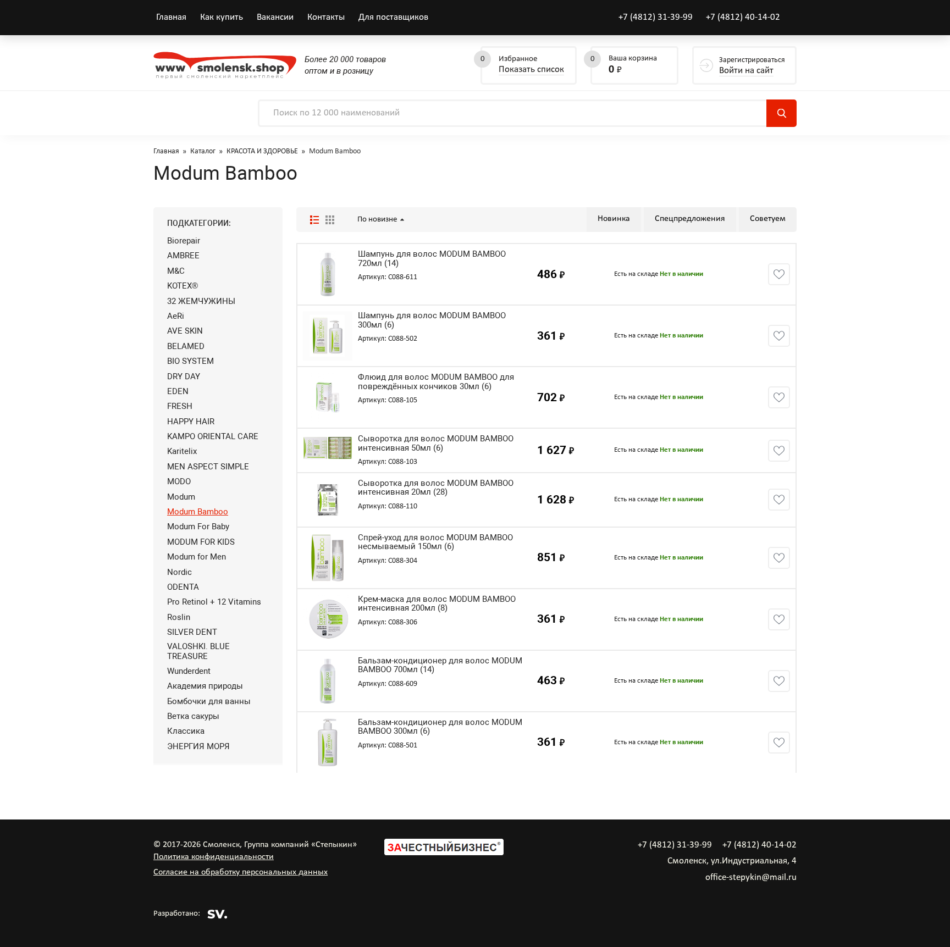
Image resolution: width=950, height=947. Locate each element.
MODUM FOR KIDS (201, 542)
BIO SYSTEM (190, 361)
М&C (176, 271)
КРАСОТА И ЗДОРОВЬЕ (262, 151)
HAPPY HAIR (190, 422)
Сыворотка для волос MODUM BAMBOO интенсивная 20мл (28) (435, 488)
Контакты (326, 17)
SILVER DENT (192, 632)
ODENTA (183, 587)
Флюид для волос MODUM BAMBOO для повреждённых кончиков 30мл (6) (436, 382)
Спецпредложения (690, 218)
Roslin (178, 617)
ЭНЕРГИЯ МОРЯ (198, 746)
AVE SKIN (185, 331)
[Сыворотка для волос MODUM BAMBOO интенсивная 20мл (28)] (327, 500)
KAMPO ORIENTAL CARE (212, 436)
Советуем (768, 218)
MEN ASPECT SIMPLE (208, 467)
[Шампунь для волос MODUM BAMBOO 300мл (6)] (327, 336)
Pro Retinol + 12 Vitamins (214, 602)
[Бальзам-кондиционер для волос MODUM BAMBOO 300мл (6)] (327, 742)
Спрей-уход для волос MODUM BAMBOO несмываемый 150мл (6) (435, 542)
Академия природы (205, 686)
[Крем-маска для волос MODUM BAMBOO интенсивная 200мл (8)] (327, 619)
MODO (179, 481)
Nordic (179, 572)
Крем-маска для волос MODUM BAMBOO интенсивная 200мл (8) (437, 604)
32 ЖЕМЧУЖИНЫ (201, 301)
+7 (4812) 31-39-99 (655, 17)
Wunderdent (189, 671)
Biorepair (183, 241)
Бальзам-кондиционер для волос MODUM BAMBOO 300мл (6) (440, 727)
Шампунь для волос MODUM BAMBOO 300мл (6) (432, 320)
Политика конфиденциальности (213, 856)
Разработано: (176, 914)
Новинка (614, 218)
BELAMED (186, 346)
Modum (181, 497)
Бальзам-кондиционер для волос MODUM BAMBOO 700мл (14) (440, 665)
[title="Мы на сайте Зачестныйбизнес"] (444, 853)
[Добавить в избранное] (779, 274)
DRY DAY (183, 376)
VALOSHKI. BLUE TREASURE (198, 651)
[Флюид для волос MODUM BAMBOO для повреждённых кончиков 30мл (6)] (327, 397)
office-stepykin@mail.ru (751, 877)
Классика (186, 731)
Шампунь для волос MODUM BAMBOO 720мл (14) (432, 259)
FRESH (179, 406)
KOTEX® (182, 286)
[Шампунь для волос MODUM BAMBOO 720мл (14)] (327, 274)
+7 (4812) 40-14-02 (743, 17)
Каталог (203, 151)
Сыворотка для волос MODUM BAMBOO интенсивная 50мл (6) (435, 443)
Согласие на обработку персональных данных (240, 872)
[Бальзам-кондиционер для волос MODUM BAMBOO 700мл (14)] (327, 681)
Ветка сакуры (193, 716)
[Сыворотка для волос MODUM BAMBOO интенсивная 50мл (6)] (327, 448)
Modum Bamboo (197, 512)
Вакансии (275, 17)
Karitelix (182, 451)
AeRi (175, 316)
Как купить (221, 17)
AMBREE (183, 256)
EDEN (178, 391)
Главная (171, 17)
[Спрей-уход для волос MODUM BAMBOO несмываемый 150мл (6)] (327, 558)
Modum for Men (196, 557)
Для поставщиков (393, 17)
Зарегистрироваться (752, 65)
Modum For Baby (198, 526)
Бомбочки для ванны (209, 701)
